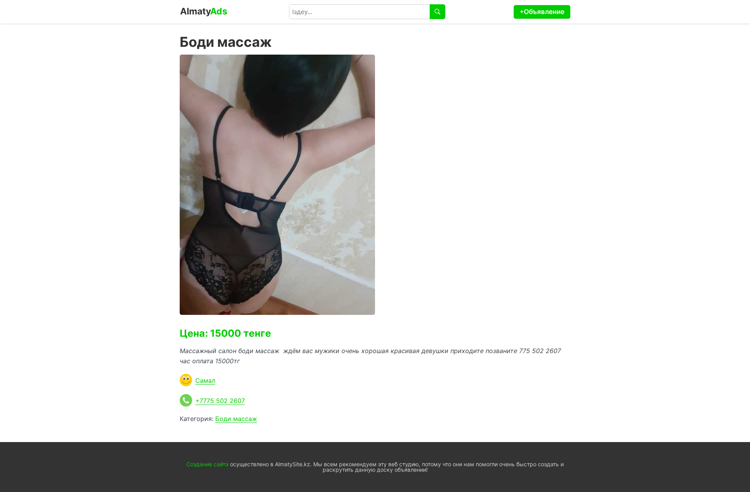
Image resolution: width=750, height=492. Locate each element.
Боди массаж (236, 419)
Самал (205, 380)
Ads (203, 11)
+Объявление (542, 12)
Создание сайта (207, 464)
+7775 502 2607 (220, 401)
